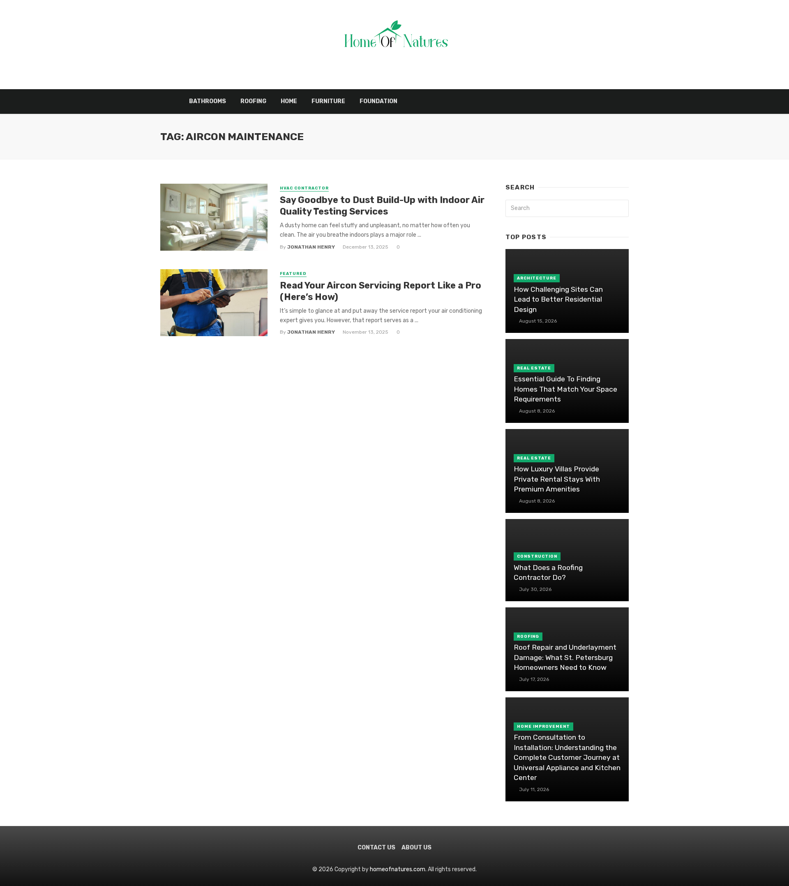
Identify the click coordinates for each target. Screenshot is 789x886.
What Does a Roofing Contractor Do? (548, 572)
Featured (293, 273)
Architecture (536, 278)
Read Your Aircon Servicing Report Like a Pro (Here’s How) (380, 291)
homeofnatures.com (397, 869)
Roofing (253, 101)
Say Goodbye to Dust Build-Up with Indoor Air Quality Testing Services (382, 206)
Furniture (328, 101)
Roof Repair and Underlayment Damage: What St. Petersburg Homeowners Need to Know (565, 657)
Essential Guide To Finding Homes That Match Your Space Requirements (565, 389)
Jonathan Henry (311, 247)
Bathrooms (207, 101)
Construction (537, 556)
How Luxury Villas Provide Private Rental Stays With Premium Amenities (557, 479)
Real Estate (534, 368)
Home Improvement (543, 726)
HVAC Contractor (304, 188)
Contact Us (376, 847)
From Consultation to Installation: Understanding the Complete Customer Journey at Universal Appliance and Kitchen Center (567, 757)
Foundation (378, 101)
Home (289, 101)
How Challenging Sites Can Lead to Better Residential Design (558, 299)
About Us (416, 847)
